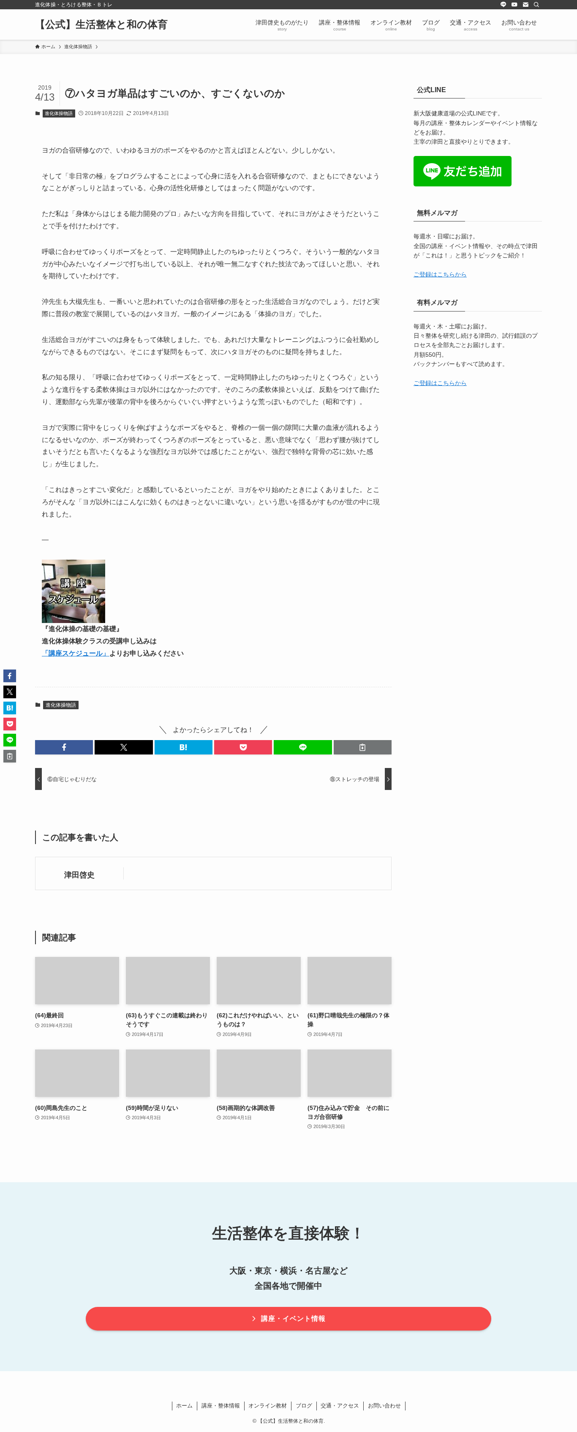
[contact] (525, 4)
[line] (503, 4)
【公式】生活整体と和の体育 (101, 24)
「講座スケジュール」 (75, 653)
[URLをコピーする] (363, 747)
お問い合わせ (384, 1405)
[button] (64, 747)
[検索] (536, 4)
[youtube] (514, 4)
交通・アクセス (340, 1405)
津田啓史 (79, 875)
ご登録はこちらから (440, 274)
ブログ (304, 1405)
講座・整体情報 (220, 1405)
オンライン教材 (267, 1405)
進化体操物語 (59, 113)
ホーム (184, 1405)
